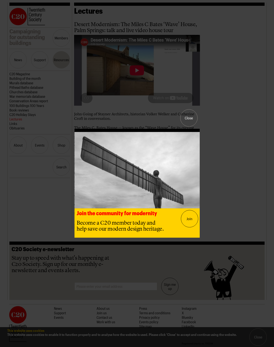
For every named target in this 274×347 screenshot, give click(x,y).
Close (189, 118)
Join (189, 219)
